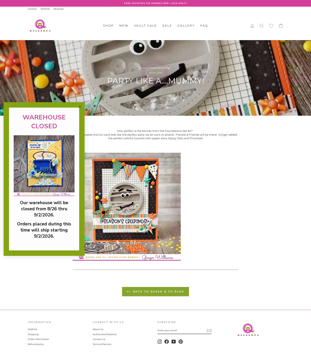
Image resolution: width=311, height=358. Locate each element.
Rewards (58, 9)
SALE (167, 25)
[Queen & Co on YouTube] (174, 341)
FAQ (204, 25)
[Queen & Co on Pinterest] (181, 341)
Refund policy (36, 344)
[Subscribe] (209, 330)
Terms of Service (102, 344)
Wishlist (45, 9)
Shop (108, 25)
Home (144, 68)
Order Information (38, 339)
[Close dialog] (80, 107)
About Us (98, 329)
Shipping (33, 334)
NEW (124, 25)
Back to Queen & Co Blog (158, 291)
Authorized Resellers (105, 334)
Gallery (186, 25)
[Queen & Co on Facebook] (166, 341)
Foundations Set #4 (178, 131)
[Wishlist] (271, 25)
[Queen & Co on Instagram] (159, 341)
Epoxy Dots (175, 138)
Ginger (223, 134)
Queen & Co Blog (160, 68)
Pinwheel (196, 138)
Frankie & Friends (187, 134)
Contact (32, 9)
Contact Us (99, 339)
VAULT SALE (145, 25)
